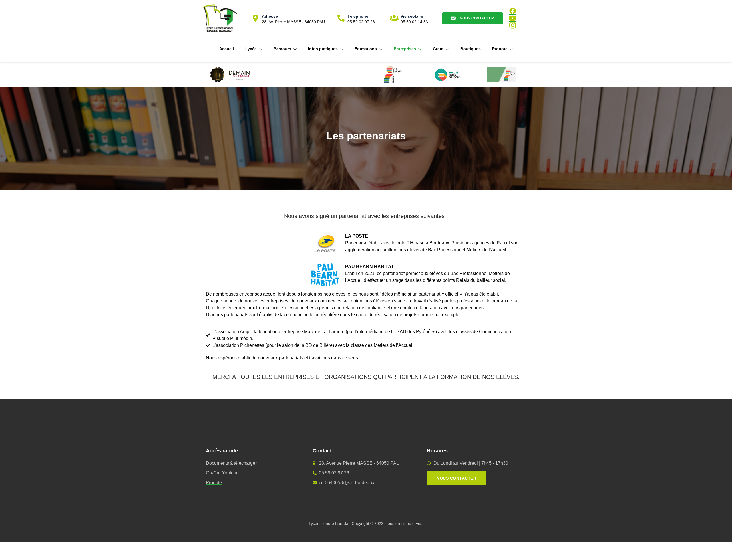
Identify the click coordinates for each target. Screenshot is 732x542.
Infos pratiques (323, 48)
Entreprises (405, 48)
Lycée (251, 48)
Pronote (500, 48)
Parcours (282, 48)
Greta (438, 48)
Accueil (226, 48)
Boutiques (470, 48)
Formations (366, 48)
